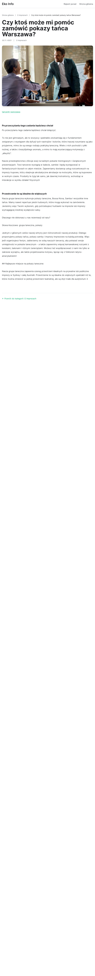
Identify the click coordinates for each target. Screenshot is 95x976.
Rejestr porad (70, 4)
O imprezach (22, 15)
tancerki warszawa (11, 112)
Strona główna (86, 4)
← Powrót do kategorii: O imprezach (19, 298)
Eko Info (8, 4)
